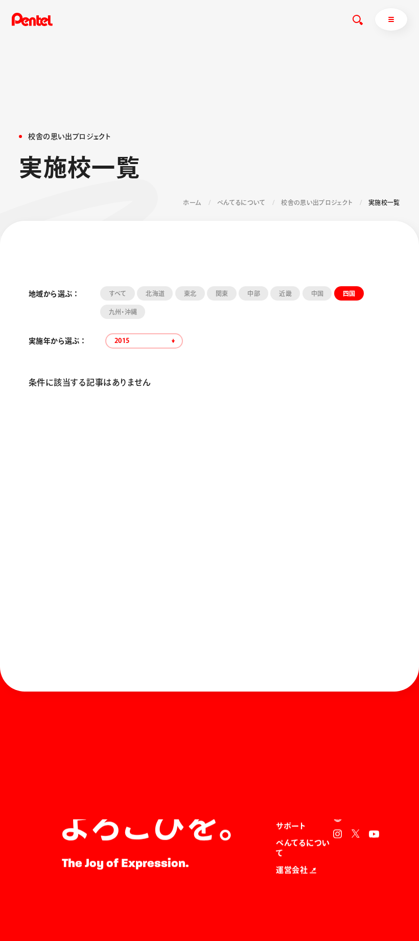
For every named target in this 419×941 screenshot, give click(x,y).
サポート (291, 826)
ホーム (192, 202)
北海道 (155, 293)
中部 (253, 293)
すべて (118, 293)
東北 (190, 293)
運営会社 (292, 870)
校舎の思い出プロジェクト (317, 202)
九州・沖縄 (123, 312)
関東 (222, 293)
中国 (317, 293)
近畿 (285, 293)
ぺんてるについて (241, 202)
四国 (349, 293)
